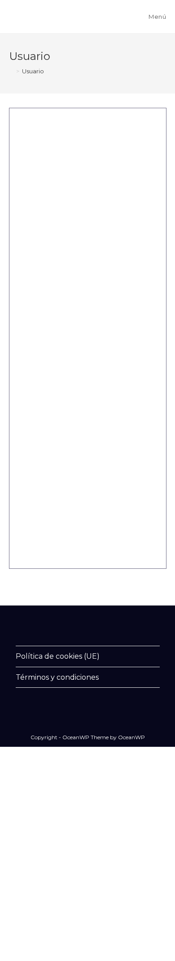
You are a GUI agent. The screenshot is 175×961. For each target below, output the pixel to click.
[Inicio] (11, 71)
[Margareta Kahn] (71, 124)
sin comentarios (80, 528)
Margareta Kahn (130, 249)
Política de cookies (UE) (58, 656)
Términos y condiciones (57, 677)
